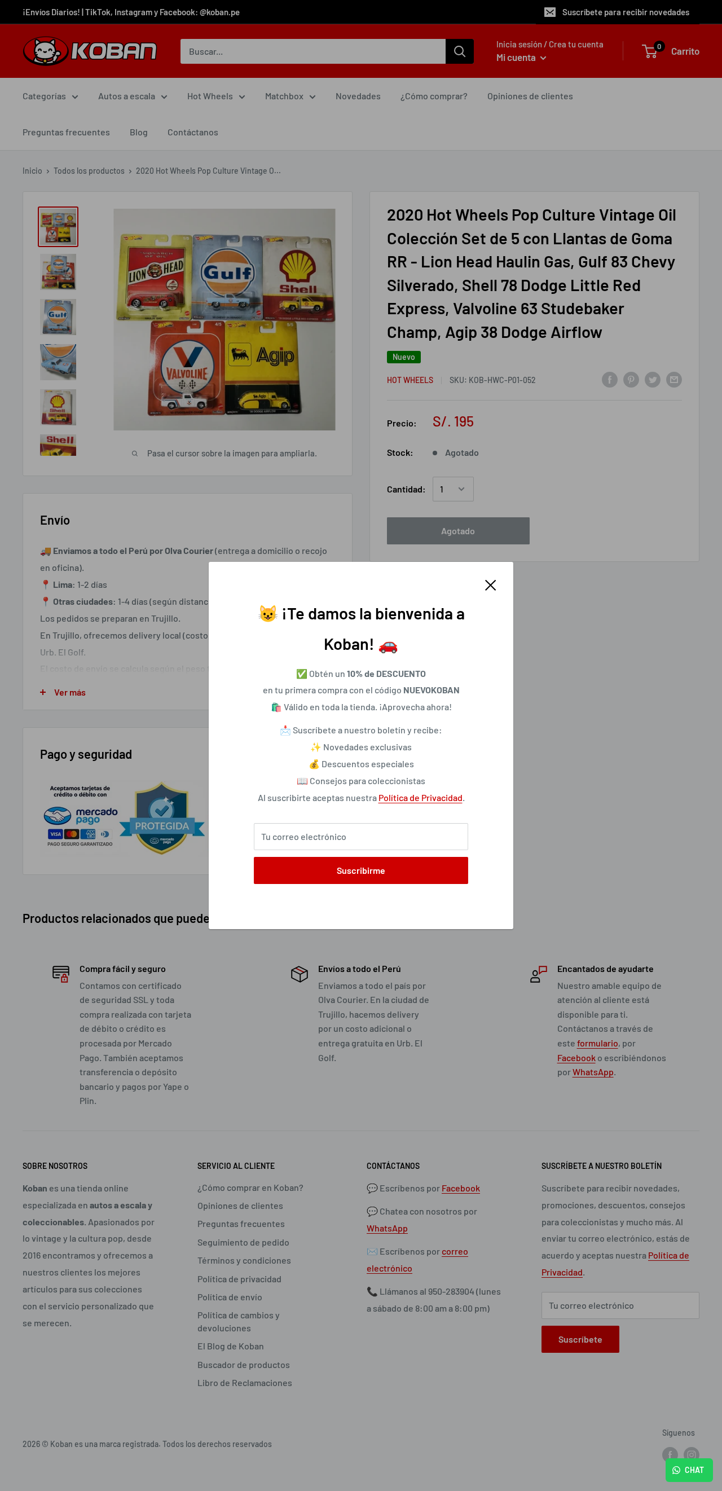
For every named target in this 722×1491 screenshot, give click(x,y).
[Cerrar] (490, 583)
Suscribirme (361, 870)
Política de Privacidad (420, 797)
